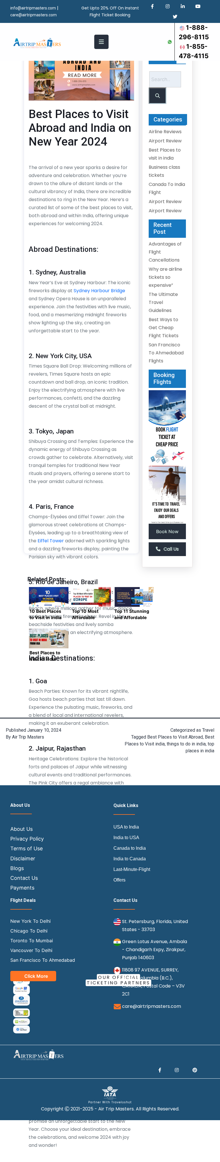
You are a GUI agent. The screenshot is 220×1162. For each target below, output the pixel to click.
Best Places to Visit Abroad (175, 737)
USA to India (126, 827)
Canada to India (129, 848)
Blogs (17, 868)
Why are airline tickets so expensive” (165, 277)
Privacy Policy (27, 839)
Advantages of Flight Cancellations (165, 252)
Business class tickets (164, 171)
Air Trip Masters (28, 737)
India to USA (126, 837)
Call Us (170, 549)
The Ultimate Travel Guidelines (163, 302)
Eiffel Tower (51, 540)
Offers (119, 880)
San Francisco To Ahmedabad (42, 960)
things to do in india (186, 744)
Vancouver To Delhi (31, 950)
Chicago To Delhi (29, 931)
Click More (36, 976)
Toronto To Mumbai (31, 940)
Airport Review (165, 141)
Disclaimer (22, 858)
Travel (208, 730)
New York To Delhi (30, 921)
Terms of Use (26, 848)
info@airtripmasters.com (33, 8)
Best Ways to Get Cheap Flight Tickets (163, 327)
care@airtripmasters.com (151, 1006)
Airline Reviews (165, 131)
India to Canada (129, 858)
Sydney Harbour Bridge (99, 290)
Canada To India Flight (167, 188)
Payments (22, 888)
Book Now (167, 531)
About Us (21, 829)
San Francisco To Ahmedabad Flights (166, 352)
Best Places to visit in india (165, 154)
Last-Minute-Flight (131, 869)
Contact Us (24, 878)
